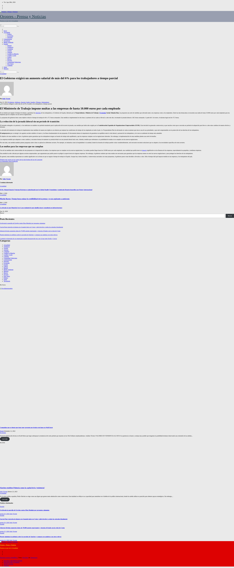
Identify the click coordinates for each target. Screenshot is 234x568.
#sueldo (32, 102)
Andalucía (10, 47)
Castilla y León (11, 55)
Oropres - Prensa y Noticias (23, 16)
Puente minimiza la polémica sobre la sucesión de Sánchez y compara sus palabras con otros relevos (28, 235)
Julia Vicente (6, 98)
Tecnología (7, 41)
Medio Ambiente (8, 42)
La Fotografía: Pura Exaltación (9, 161)
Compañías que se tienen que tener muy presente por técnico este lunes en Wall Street (26, 427)
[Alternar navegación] (0, 24)
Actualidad (7, 32)
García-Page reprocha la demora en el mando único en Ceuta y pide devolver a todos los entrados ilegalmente (31, 227)
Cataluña (9, 65)
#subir (28, 102)
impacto (144, 150)
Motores (6, 68)
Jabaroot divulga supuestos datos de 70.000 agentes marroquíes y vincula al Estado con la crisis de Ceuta (30, 231)
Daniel (2, 431)
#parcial (23, 102)
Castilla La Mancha (13, 54)
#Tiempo (38, 102)
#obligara (17, 102)
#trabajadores (45, 102)
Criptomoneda (8, 39)
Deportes (10, 37)
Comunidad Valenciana (14, 62)
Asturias (9, 52)
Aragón (9, 50)
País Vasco (10, 64)
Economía (10, 36)
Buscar (2, 213)
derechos (38, 113)
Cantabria (10, 49)
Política (9, 34)
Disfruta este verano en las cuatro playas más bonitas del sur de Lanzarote (21, 159)
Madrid (9, 45)
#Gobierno (11, 102)
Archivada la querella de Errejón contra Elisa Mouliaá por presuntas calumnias (22, 223)
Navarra (9, 60)
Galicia (9, 57)
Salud (5, 67)
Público (6, 278)
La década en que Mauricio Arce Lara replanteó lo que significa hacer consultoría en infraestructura (31, 208)
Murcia (9, 59)
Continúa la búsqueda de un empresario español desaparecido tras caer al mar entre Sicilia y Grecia (28, 238)
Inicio (5, 31)
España (6, 44)
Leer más (4, 439)
